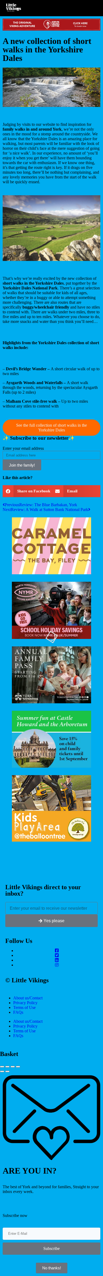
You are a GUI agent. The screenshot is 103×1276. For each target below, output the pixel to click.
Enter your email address (23, 448)
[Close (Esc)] (2, 1066)
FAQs (18, 1012)
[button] (27, 491)
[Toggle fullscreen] (13, 1066)
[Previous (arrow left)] (2, 1071)
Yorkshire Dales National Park (30, 288)
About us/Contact (28, 998)
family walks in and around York (32, 129)
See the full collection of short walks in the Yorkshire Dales (51, 427)
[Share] (7, 1066)
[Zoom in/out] (18, 1066)
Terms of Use (24, 1007)
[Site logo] (15, 8)
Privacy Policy (25, 1002)
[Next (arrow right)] (7, 1071)
